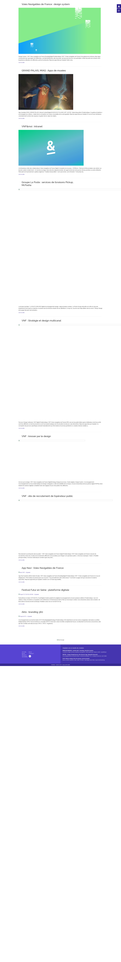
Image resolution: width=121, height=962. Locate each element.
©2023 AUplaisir (66, 664)
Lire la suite (21, 62)
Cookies (53, 664)
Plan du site (59, 664)
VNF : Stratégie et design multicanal (41, 320)
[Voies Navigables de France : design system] (59, 30)
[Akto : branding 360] (25, 616)
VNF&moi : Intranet (32, 126)
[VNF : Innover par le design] (51, 459)
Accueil (24, 652)
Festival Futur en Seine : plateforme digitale (45, 590)
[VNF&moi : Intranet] (51, 147)
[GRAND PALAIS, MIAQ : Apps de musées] (45, 91)
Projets (24, 655)
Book (23, 653)
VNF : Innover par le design (36, 436)
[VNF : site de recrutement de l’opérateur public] (65, 525)
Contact (31, 653)
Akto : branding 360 (32, 612)
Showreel (25, 656)
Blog (30, 652)
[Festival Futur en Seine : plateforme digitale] (28, 594)
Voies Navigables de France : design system (46, 4)
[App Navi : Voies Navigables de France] (24, 572)
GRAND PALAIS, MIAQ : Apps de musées (44, 70)
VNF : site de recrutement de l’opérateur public (47, 496)
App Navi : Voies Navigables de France (43, 568)
